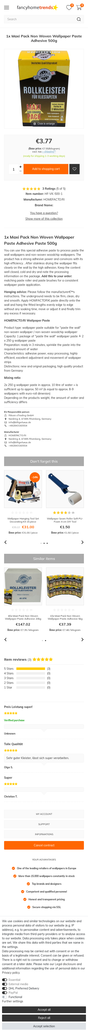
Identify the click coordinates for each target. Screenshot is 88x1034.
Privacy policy (10, 973)
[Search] (79, 19)
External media (18, 984)
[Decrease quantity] (20, 171)
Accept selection (44, 1026)
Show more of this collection (44, 219)
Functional (15, 997)
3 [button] (47, 543)
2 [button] (44, 543)
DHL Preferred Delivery (24, 988)
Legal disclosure (65, 964)
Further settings (12, 1001)
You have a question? (44, 213)
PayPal (13, 993)
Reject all (44, 1018)
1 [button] (41, 543)
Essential (14, 980)
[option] (23, 502)
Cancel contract (44, 845)
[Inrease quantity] (20, 167)
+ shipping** (49, 151)
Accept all (44, 1010)
